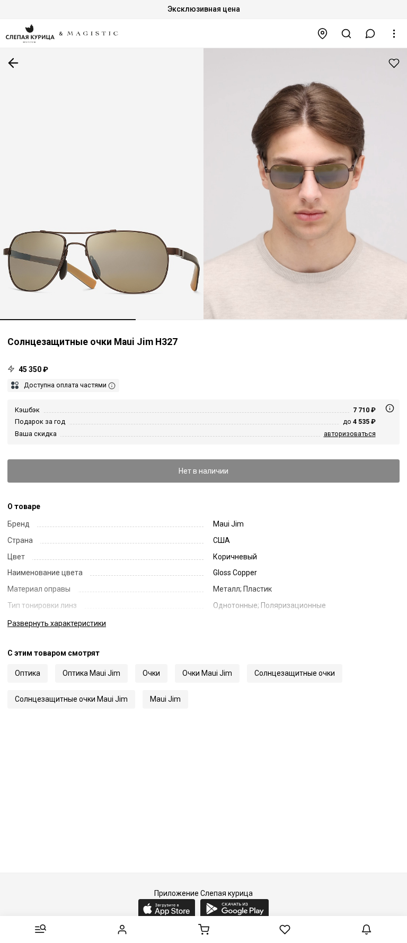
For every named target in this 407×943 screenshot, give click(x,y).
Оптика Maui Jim (91, 673)
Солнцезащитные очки (294, 673)
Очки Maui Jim (207, 673)
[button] (370, 34)
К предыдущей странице (13, 63)
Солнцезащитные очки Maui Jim (71, 699)
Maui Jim (165, 699)
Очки (151, 673)
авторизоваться (350, 434)
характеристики (56, 623)
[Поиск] (346, 34)
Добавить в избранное (394, 63)
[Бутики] (323, 34)
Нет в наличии (203, 471)
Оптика (27, 673)
